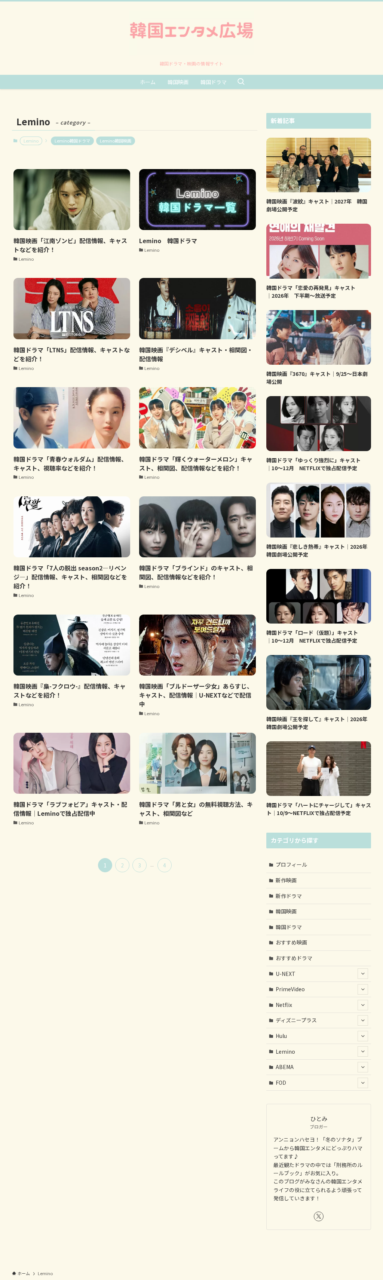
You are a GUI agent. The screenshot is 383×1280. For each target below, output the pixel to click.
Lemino (285, 1051)
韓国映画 (286, 911)
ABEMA (285, 1067)
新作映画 (286, 880)
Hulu (281, 1035)
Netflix (284, 1004)
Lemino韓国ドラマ (72, 141)
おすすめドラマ (294, 958)
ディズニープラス (296, 1020)
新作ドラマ (289, 896)
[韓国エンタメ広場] (191, 32)
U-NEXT (285, 973)
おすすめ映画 (291, 942)
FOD (281, 1082)
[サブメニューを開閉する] (363, 973)
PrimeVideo (290, 989)
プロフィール (291, 864)
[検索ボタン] (241, 82)
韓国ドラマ (289, 927)
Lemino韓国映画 (115, 141)
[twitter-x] (319, 1216)
